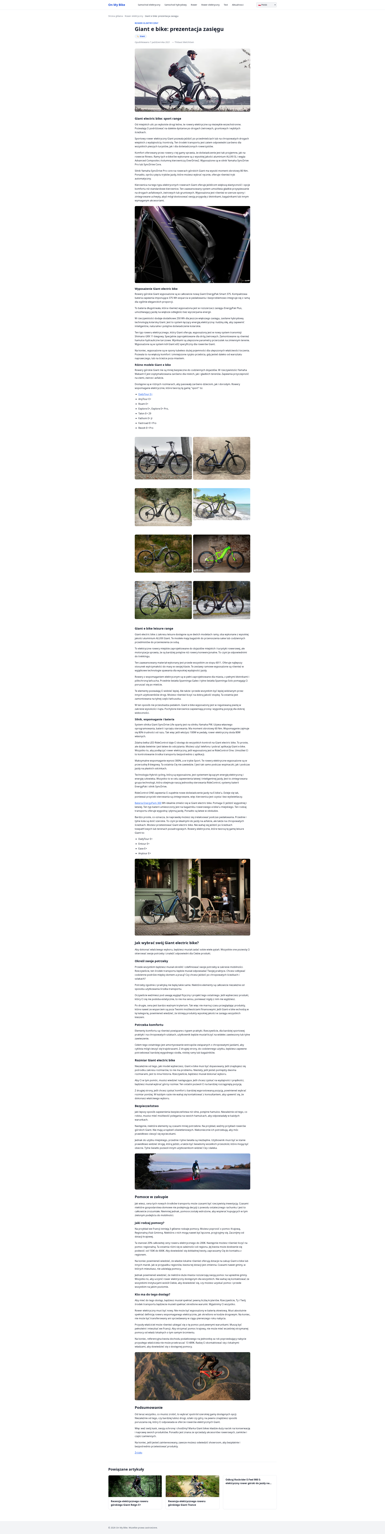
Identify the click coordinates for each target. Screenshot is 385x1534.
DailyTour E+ (145, 394)
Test (226, 4)
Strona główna (115, 16)
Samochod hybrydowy (176, 4)
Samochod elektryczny (149, 4)
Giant (141, 36)
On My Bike (116, 5)
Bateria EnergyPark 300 (148, 803)
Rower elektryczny (210, 4)
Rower (194, 4)
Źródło (138, 1452)
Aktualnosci (238, 4)
